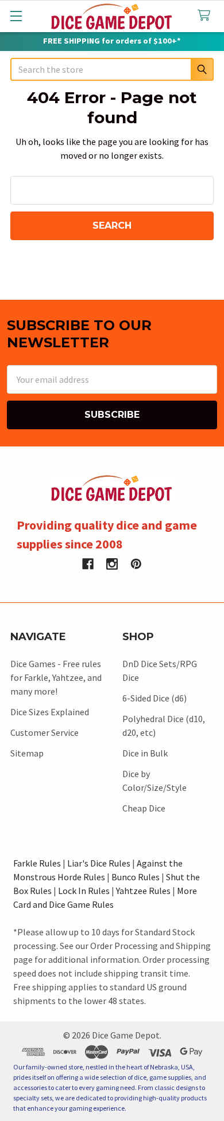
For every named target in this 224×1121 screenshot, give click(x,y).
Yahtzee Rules (143, 890)
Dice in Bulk (145, 753)
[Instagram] (112, 564)
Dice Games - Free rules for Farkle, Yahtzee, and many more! (56, 677)
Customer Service (44, 732)
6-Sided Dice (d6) (154, 698)
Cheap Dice (143, 808)
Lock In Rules (84, 890)
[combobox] (112, 69)
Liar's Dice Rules (98, 863)
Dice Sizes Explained (49, 712)
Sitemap (27, 753)
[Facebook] (88, 564)
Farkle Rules (37, 863)
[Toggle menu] (16, 16)
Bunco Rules (135, 877)
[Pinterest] (136, 564)
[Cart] (206, 16)
